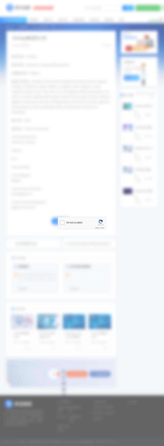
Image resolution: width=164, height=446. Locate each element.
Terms (102, 228)
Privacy (97, 228)
